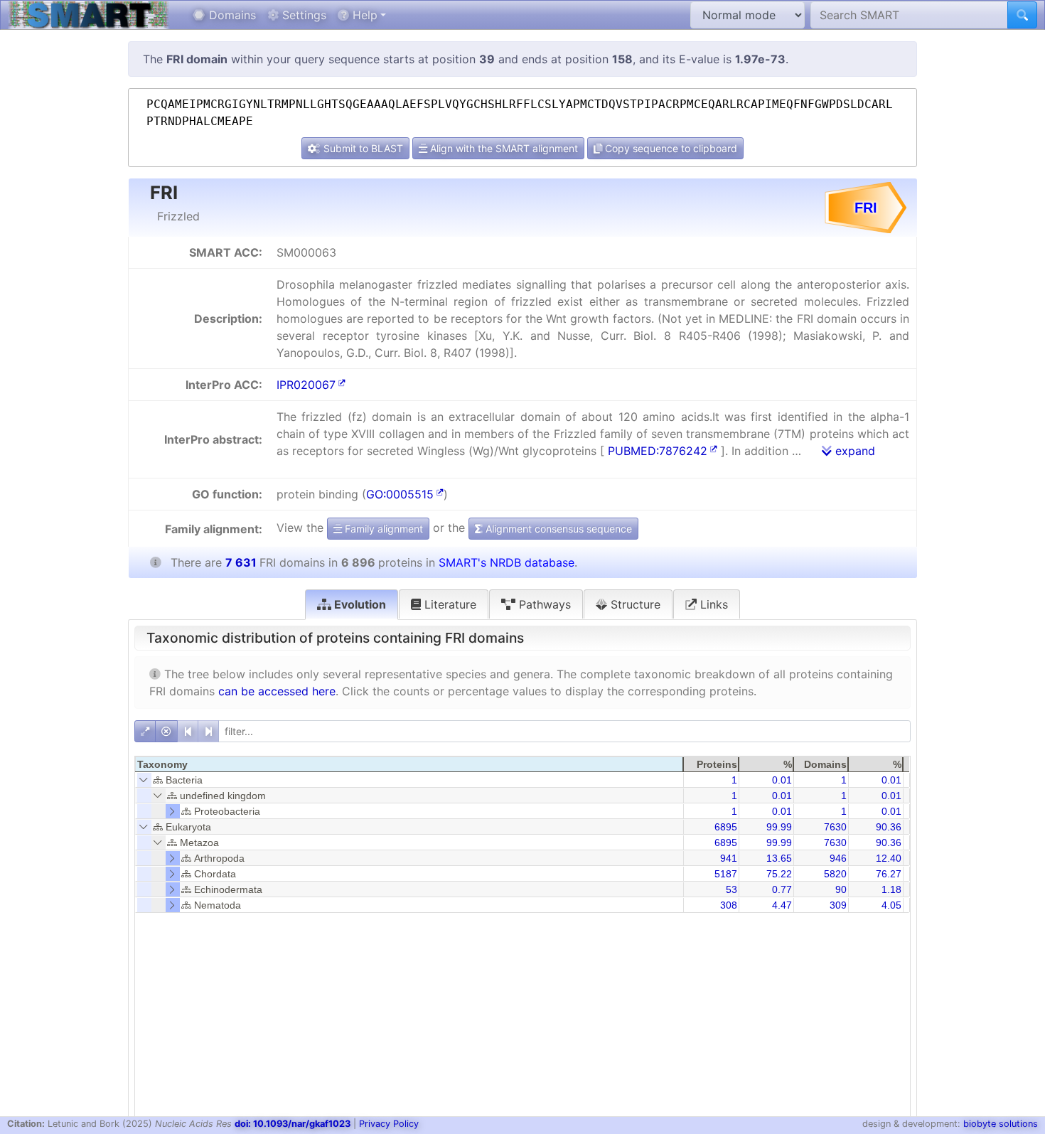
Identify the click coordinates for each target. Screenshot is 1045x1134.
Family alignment (382, 529)
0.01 (782, 780)
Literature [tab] (448, 604)
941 (728, 858)
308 (728, 905)
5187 (725, 873)
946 (838, 858)
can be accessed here (277, 691)
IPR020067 (306, 385)
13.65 (779, 858)
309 (838, 905)
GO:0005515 (400, 494)
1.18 (891, 889)
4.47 (782, 905)
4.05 (891, 905)
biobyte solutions (1000, 1123)
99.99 (779, 827)
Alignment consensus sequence (557, 529)
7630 (835, 827)
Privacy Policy (389, 1123)
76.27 (888, 873)
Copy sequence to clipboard (669, 148)
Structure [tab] (633, 604)
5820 (835, 873)
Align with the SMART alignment (502, 148)
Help (363, 15)
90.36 (888, 827)
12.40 (888, 858)
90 (841, 889)
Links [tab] (712, 604)
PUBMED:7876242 (657, 451)
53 (731, 889)
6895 (725, 827)
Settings (302, 15)
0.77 (782, 889)
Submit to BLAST (362, 148)
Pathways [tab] (543, 604)
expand (853, 451)
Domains (230, 15)
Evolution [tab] (358, 604)
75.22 (779, 873)
